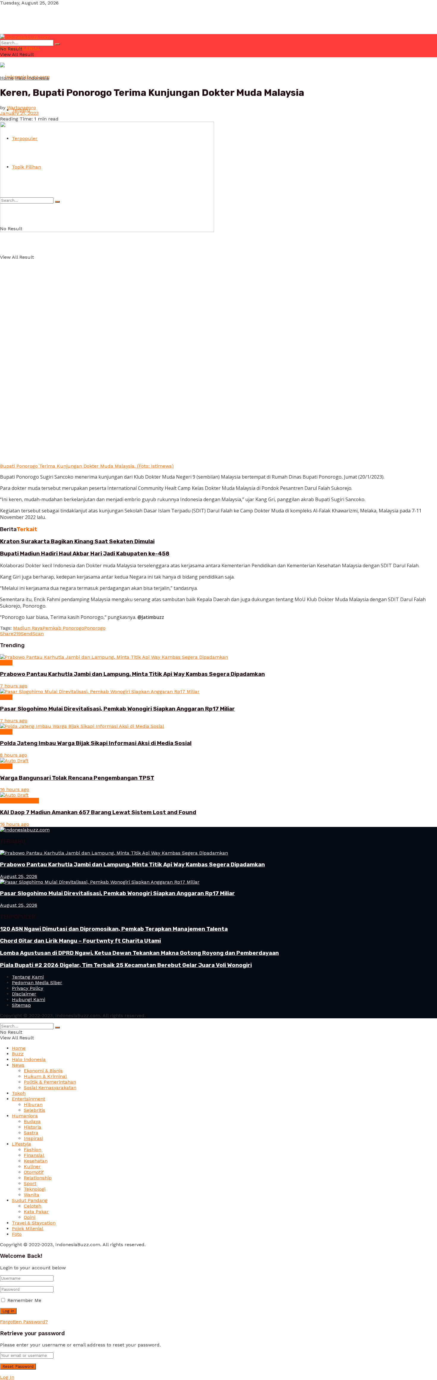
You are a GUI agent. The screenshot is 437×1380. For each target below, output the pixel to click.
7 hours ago (13, 686)
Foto (17, 1234)
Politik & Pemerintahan (50, 1082)
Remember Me (24, 1300)
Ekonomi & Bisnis (19, 800)
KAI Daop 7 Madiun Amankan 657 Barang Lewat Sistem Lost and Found (98, 812)
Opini (29, 1217)
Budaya (32, 1121)
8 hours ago (13, 755)
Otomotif (34, 1172)
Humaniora (25, 1116)
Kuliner (32, 1166)
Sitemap (21, 1005)
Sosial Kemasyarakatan (50, 1087)
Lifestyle (21, 1144)
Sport (30, 1183)
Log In (7, 1377)
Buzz (17, 1054)
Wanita (31, 1195)
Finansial (34, 1155)
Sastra (31, 1133)
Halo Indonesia (32, 78)
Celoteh (32, 1206)
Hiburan (33, 1104)
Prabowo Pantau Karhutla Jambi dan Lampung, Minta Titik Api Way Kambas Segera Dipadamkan (132, 674)
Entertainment (28, 1099)
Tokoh (19, 1093)
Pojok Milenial (27, 1228)
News (6, 663)
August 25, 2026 (18, 876)
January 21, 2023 (19, 113)
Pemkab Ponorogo (63, 628)
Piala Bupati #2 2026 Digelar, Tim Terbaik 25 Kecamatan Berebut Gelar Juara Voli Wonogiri (126, 965)
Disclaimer (24, 994)
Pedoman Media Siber (37, 982)
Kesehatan (36, 1161)
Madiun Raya (28, 628)
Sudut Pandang (30, 1200)
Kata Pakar (36, 1211)
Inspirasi (33, 1138)
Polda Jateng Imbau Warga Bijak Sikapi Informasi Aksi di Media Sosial (95, 743)
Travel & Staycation (34, 1223)
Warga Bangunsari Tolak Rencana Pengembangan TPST (77, 778)
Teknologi (34, 1189)
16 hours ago (14, 789)
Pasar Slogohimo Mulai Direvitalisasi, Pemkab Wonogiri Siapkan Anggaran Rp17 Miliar (117, 709)
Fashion (32, 1149)
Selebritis (34, 1110)
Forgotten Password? (24, 1322)
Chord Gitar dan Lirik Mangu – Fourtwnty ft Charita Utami (80, 941)
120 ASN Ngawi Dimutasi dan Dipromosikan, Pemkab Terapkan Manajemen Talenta (114, 929)
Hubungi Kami (28, 999)
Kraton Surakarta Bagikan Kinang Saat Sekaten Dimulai (77, 541)
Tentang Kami (28, 977)
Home (7, 78)
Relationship (38, 1178)
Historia (32, 1127)
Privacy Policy (27, 988)
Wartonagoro (21, 107)
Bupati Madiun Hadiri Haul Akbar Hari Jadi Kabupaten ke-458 (84, 553)
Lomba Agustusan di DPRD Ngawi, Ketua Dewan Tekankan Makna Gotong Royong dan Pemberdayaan (139, 953)
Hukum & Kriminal (45, 1076)
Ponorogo (95, 628)
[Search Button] (57, 44)
